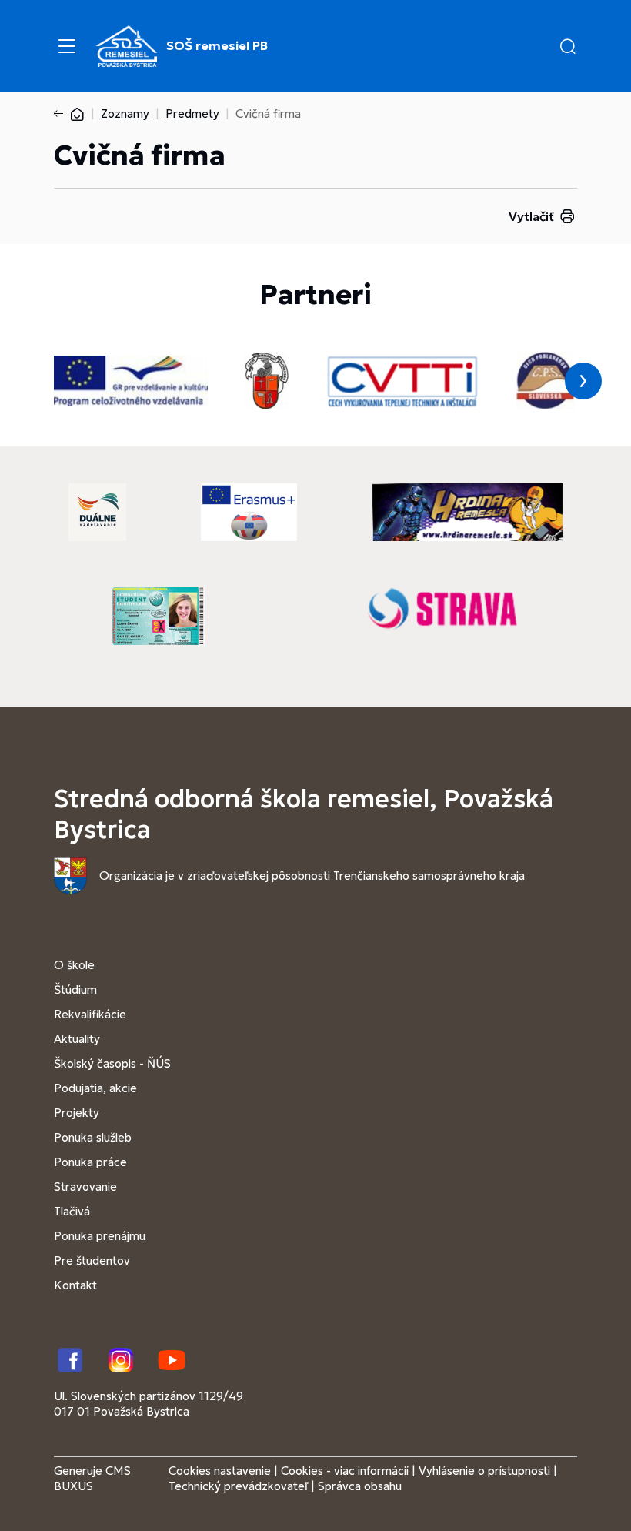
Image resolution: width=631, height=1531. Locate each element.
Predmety (192, 113)
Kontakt (75, 1285)
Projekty (76, 1112)
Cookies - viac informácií (345, 1470)
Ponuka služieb (93, 1137)
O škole (74, 965)
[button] (568, 46)
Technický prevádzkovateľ (238, 1486)
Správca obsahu (360, 1486)
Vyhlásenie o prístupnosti (484, 1470)
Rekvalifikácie (90, 1014)
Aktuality (77, 1038)
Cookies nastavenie (220, 1470)
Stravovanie (85, 1186)
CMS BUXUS (92, 1478)
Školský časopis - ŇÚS (112, 1063)
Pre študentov (92, 1260)
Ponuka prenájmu (99, 1235)
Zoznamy (125, 113)
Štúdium (75, 989)
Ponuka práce (90, 1162)
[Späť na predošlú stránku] (61, 114)
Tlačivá (72, 1211)
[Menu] (67, 46)
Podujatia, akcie (95, 1088)
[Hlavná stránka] (77, 113)
